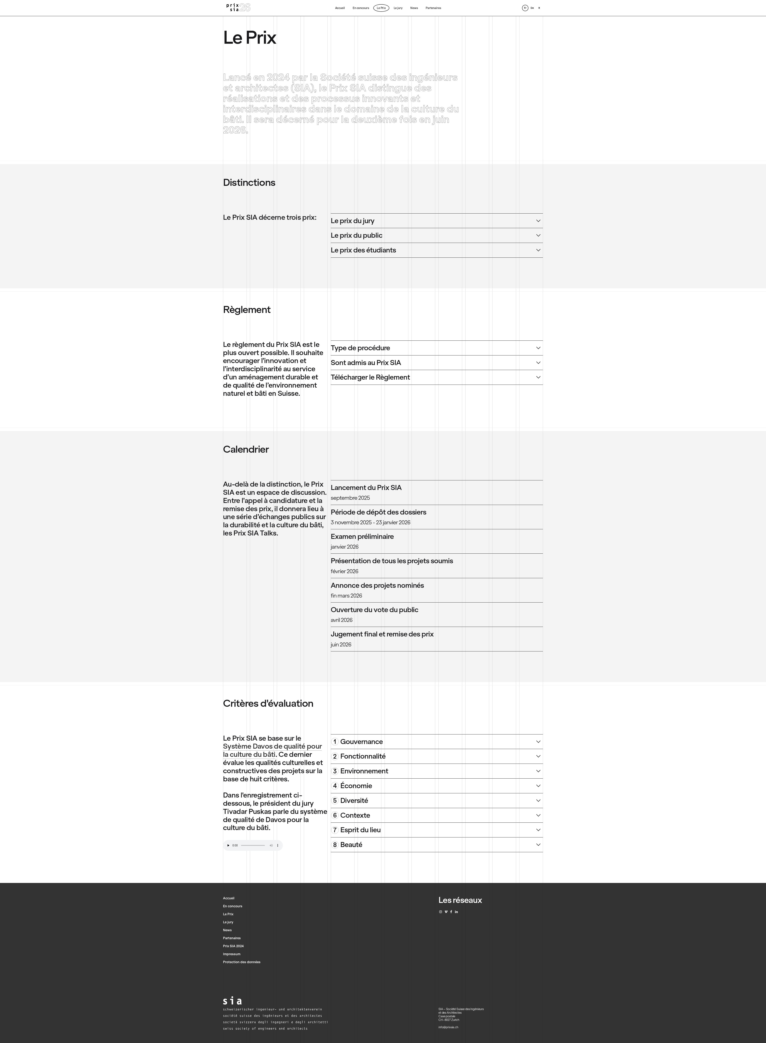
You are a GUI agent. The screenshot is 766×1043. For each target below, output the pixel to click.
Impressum (231, 954)
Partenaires (433, 8)
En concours (361, 8)
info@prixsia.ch (448, 1027)
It (539, 7)
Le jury (398, 8)
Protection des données (242, 962)
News (414, 8)
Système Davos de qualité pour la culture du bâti (272, 750)
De (532, 7)
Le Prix (381, 8)
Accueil (340, 8)
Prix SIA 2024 (233, 946)
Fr (525, 7)
